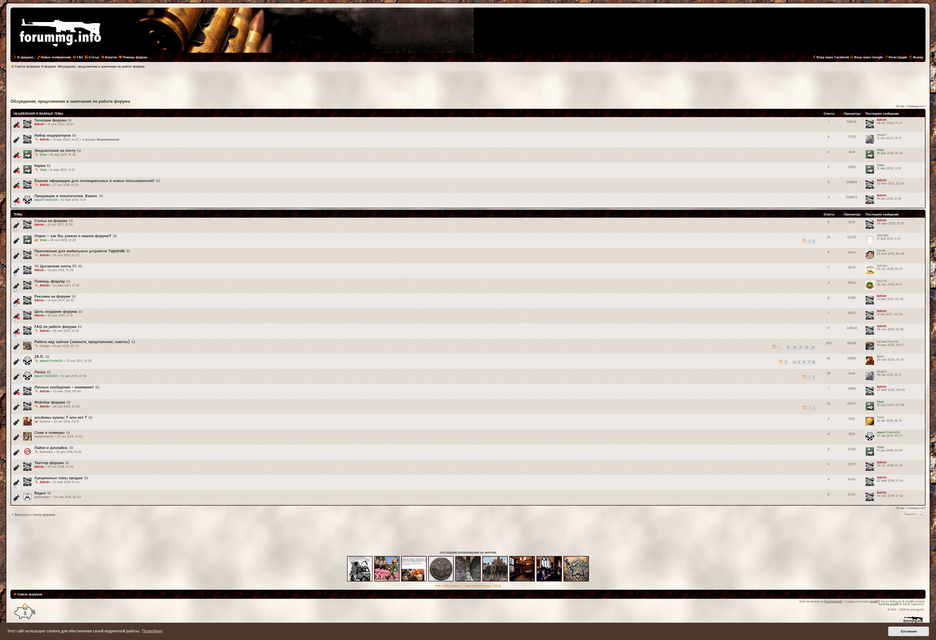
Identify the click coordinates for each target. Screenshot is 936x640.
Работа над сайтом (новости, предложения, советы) (82, 342)
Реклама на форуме (52, 296)
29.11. (39, 357)
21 (800, 347)
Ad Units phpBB (888, 604)
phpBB (873, 601)
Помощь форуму (49, 281)
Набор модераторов (52, 135)
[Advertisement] (468, 84)
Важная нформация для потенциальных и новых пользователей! (94, 181)
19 (788, 347)
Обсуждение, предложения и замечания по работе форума (70, 101)
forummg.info (833, 601)
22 (806, 347)
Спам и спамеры (49, 433)
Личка (39, 372)
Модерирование (108, 139)
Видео (40, 493)
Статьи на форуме (51, 221)
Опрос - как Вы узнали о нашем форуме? (72, 236)
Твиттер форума (49, 463)
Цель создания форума (55, 312)
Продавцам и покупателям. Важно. (66, 196)
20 (794, 347)
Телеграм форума (50, 120)
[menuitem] (77, 57)
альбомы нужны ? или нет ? (60, 417)
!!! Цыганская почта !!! (55, 266)
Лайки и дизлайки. (51, 448)
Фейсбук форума (49, 402)
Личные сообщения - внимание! (64, 387)
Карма (39, 166)
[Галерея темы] (69, 120)
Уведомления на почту (55, 150)
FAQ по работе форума (55, 327)
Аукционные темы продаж (58, 478)
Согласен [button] (909, 631)
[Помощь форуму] (25, 611)
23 (813, 347)
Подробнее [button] (152, 631)
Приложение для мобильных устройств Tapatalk (79, 251)
